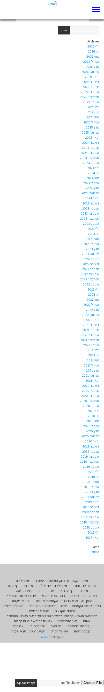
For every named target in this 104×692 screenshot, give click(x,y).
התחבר (94, 552)
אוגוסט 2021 (91, 345)
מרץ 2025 (92, 127)
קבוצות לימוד (82, 631)
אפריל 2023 (91, 244)
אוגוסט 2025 (91, 102)
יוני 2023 (93, 233)
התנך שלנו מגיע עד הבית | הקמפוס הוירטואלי (36, 596)
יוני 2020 (93, 416)
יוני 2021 (93, 355)
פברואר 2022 (90, 314)
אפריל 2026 (91, 61)
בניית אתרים (47, 637)
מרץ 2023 (92, 249)
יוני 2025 (93, 112)
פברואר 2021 (90, 375)
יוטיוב (63, 606)
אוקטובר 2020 (90, 395)
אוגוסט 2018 (91, 527)
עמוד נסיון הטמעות (79, 626)
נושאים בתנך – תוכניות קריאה (33, 621)
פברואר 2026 (90, 71)
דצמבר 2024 (90, 142)
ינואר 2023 (92, 259)
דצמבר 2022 (90, 264)
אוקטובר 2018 (90, 517)
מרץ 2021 (92, 370)
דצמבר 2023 (90, 203)
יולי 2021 (93, 350)
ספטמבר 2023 (89, 218)
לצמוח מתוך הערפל (42, 606)
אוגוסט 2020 (91, 406)
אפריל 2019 (91, 487)
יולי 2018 (93, 532)
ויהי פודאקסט (20, 601)
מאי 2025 (93, 117)
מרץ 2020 (92, 431)
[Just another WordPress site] (52, 9)
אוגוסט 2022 (91, 284)
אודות (51, 591)
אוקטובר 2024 (90, 152)
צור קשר (56, 626)
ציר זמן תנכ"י (37, 626)
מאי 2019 (93, 482)
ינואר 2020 (92, 441)
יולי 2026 (93, 46)
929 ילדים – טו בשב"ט (53, 585)
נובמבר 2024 (90, 147)
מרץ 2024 (92, 188)
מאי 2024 (92, 178)
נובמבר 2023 (90, 208)
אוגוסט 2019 (91, 466)
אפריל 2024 (91, 183)
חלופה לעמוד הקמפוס (86, 606)
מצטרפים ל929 (67, 621)
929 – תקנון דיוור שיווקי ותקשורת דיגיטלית (61, 580)
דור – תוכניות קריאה (29, 591)
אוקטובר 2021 (90, 335)
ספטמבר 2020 (89, 401)
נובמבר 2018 (90, 512)
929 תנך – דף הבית (20, 585)
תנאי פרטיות (37, 631)
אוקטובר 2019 (90, 456)
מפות (86, 621)
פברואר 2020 (90, 436)
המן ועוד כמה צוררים (83, 596)
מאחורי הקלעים (13, 606)
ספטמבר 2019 (89, 461)
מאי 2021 (93, 360)
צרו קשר (18, 626)
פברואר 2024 (90, 193)
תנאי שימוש (18, 631)
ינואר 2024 (92, 198)
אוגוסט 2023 (91, 223)
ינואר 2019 (92, 502)
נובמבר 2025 (90, 87)
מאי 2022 (93, 299)
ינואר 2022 (92, 320)
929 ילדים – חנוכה (84, 585)
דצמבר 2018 (90, 507)
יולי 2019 (93, 471)
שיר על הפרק (59, 631)
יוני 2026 (93, 51)
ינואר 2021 (92, 380)
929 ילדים (22, 580)
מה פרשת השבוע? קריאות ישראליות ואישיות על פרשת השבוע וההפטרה (52, 616)
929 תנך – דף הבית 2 (74, 591)
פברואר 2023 (90, 254)
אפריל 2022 (91, 304)
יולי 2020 (93, 411)
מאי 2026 (92, 56)
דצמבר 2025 (90, 82)
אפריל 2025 (91, 122)
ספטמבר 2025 (89, 97)
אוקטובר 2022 (90, 274)
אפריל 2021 (91, 365)
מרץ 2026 (92, 66)
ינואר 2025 (92, 137)
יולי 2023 (93, 228)
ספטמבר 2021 (89, 340)
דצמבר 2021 (91, 325)
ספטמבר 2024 (89, 158)
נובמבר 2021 (90, 330)
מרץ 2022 (92, 309)
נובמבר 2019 (90, 451)
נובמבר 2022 (90, 269)
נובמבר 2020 (90, 390)
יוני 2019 (93, 477)
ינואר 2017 (92, 537)
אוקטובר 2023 (90, 213)
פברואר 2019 (90, 497)
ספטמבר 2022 (89, 279)
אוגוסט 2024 (91, 163)
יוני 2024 (93, 173)
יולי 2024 (93, 168)
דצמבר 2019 (90, 446)
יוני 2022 (93, 294)
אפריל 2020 (91, 426)
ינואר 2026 (92, 77)
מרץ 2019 (92, 492)
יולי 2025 (93, 107)
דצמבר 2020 (90, 385)
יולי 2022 (93, 289)
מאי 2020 (92, 421)
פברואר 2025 (90, 132)
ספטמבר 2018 (89, 522)
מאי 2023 (93, 239)
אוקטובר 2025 (90, 92)
